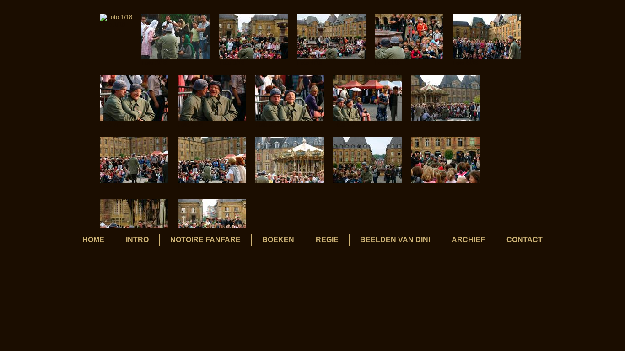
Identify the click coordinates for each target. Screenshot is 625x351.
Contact (524, 240)
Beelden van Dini (395, 240)
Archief (468, 240)
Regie (327, 240)
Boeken (278, 240)
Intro (137, 240)
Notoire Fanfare (205, 240)
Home (93, 240)
